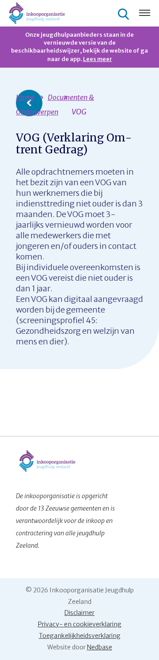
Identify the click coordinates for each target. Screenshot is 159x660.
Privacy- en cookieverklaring (79, 624)
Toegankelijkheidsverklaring (80, 636)
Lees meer (97, 59)
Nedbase (99, 647)
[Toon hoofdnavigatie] (144, 13)
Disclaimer (79, 613)
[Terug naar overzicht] (29, 103)
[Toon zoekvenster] (124, 13)
